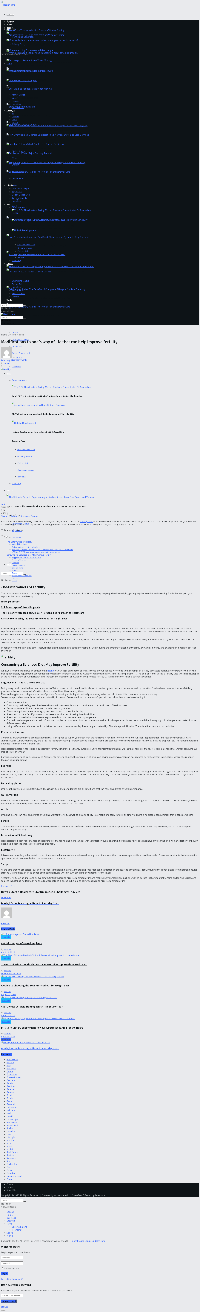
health (50, 670)
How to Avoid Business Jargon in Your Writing (28, 115)
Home (9, 24)
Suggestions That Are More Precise (26, 557)
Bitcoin (15, 332)
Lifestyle (11, 185)
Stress (14, 573)
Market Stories (18, 151)
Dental (10, 1071)
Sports (10, 490)
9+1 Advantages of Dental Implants (26, 547)
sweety (7, 970)
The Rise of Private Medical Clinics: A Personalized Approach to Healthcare (42, 549)
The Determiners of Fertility (19, 542)
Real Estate (12, 1152)
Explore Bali (17, 346)
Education (12, 1074)
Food (14, 119)
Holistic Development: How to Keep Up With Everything (38, 432)
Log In (4, 1306)
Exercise (15, 562)
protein (10, 1149)
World (9, 564)
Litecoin (15, 164)
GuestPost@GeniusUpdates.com (88, 1195)
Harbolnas (16, 366)
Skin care (11, 1158)
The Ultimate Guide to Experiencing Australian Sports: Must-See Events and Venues (46, 506)
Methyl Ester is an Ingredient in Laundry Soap (30, 1048)
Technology (13, 1164)
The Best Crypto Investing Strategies (24, 85)
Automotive (12, 1059)
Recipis (10, 1155)
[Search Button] (24, 305)
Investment (12, 1125)
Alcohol (15, 570)
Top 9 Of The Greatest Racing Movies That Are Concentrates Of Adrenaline (47, 396)
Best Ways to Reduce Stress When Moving (26, 97)
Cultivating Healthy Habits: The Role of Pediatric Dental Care (33, 315)
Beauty (10, 1062)
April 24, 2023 (8, 1036)
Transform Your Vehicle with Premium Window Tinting (32, 35)
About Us (11, 1190)
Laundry (11, 1131)
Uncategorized (14, 1175)
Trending (16, 483)
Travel (10, 1170)
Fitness (10, 1092)
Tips (9, 1167)
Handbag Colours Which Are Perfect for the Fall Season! (30, 263)
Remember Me (11, 1268)
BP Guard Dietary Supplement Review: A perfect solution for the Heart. (42, 1027)
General (11, 1104)
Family (10, 1083)
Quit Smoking (17, 568)
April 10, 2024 (8, 952)
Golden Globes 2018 (26, 449)
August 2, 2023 (8, 994)
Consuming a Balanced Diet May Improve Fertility (29, 555)
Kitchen (10, 1128)
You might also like (19, 544)
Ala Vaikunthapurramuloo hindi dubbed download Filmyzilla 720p (43, 414)
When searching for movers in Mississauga (27, 55)
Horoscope (12, 1119)
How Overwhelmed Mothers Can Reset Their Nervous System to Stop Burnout (39, 246)
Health (15, 213)
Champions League (25, 470)
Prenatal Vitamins (19, 560)
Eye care (11, 1080)
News (9, 373)
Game (9, 1101)
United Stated (18, 178)
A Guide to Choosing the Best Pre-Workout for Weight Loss (36, 552)
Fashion (15, 116)
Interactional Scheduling (22, 575)
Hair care (11, 1107)
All (13, 113)
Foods (10, 1098)
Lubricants (16, 578)
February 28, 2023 (10, 360)
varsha (19, 357)
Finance (10, 1089)
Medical (10, 1140)
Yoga (9, 1178)
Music (10, 1146)
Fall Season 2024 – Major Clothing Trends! (24, 158)
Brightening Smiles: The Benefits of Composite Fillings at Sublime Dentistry (39, 298)
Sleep (14, 581)
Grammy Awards (19, 360)
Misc (9, 1143)
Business (10, 27)
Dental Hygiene (18, 565)
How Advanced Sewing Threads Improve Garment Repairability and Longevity (39, 228)
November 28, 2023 (11, 973)
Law (9, 1134)
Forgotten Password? (12, 1278)
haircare (11, 1110)
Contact (10, 14)
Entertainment (19, 380)
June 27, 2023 (8, 1015)
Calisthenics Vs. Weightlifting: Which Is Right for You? (32, 1006)
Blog (9, 1065)
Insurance (12, 1122)
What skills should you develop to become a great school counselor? (39, 61)
